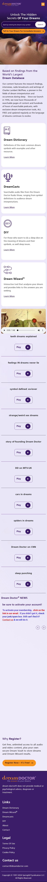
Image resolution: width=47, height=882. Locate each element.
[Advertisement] (23, 658)
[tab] (23, 345)
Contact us (7, 620)
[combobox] (17, 24)
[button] (43, 4)
